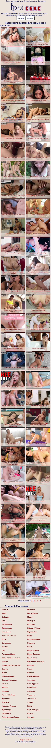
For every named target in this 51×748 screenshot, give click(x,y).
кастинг (5, 687)
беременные (7, 624)
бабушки (5, 617)
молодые (31, 621)
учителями (31, 699)
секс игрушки (32, 684)
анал (4, 613)
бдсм (4, 621)
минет (29, 617)
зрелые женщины (9, 680)
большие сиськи (9, 635)
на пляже (31, 624)
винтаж (5, 647)
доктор (5, 661)
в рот (4, 639)
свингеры (31, 680)
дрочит (5, 669)
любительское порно (10, 717)
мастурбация (32, 613)
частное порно (33, 710)
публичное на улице (35, 661)
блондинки (6, 632)
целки (29, 706)
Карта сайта (25, 739)
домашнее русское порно (11, 665)
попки (29, 647)
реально (30, 673)
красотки (5, 702)
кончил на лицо (8, 695)
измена (5, 684)
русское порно (33, 676)
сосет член (31, 687)
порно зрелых (33, 650)
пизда (29, 635)
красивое (6, 699)
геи (3, 650)
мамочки (31, 610)
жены (4, 673)
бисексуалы (7, 628)
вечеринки (6, 643)
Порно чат (30, 18)
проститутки (32, 658)
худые (30, 702)
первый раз (32, 632)
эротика (30, 717)
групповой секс (8, 654)
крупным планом (9, 706)
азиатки (5, 610)
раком (29, 669)
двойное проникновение (11, 658)
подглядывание (33, 639)
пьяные (30, 665)
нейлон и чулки (33, 628)
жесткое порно (8, 676)
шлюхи (30, 713)
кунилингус (6, 710)
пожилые (31, 643)
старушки (31, 691)
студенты (31, 695)
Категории (21, 18)
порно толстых (33, 654)
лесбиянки (6, 713)
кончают (5, 691)
